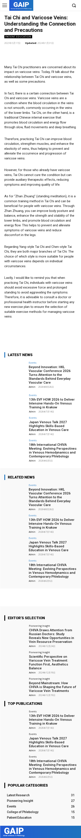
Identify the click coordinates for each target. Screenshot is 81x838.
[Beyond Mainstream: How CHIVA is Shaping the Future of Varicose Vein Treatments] (15, 685)
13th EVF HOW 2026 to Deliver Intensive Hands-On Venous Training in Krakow (52, 403)
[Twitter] (58, 5)
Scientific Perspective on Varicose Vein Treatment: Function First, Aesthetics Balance (48, 662)
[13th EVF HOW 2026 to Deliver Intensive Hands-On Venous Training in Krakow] (15, 402)
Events (32, 362)
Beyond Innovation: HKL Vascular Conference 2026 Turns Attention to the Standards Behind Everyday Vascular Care (50, 374)
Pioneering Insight (39, 626)
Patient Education (18, 36)
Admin (32, 386)
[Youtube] (64, 5)
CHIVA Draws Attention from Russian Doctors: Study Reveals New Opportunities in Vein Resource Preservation (51, 636)
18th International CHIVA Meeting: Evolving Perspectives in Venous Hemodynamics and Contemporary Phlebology (52, 450)
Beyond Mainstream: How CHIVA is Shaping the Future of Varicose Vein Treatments (52, 687)
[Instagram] (51, 5)
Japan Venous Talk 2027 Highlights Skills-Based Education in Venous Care (49, 426)
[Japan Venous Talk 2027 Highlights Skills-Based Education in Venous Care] (15, 425)
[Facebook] (44, 5)
